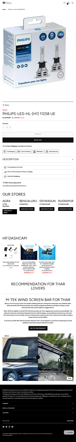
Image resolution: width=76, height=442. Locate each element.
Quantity (5, 123)
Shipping (14, 146)
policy (31, 171)
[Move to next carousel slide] (71, 226)
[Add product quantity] (4, 127)
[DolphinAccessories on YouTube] (12, 427)
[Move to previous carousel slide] (67, 226)
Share (7, 105)
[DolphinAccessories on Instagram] (9, 427)
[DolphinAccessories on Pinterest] (6, 427)
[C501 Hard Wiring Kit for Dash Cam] (11, 251)
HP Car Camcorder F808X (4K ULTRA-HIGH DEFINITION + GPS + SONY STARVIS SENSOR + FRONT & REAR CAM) (29, 265)
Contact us (17, 176)
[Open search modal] (64, 3)
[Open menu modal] (72, 3)
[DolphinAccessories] (7, 2)
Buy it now (38, 140)
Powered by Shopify (8, 435)
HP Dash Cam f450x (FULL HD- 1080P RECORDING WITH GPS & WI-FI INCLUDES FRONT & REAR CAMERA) (47, 265)
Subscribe (70, 420)
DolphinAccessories (17, 433)
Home (4, 9)
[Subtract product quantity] (9, 127)
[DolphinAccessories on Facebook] (4, 427)
